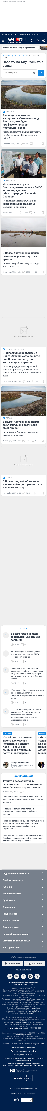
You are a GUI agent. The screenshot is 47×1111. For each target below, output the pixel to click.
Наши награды (10, 913)
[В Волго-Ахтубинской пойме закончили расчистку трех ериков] (23, 232)
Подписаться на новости (16, 873)
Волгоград (8, 56)
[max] (30, 976)
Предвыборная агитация (16, 934)
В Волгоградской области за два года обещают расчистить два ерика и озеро (22, 484)
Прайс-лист (9, 900)
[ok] (23, 976)
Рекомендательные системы (23, 1055)
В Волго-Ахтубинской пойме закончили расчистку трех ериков (21, 256)
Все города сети (11, 947)
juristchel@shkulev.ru (33, 1012)
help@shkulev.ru (29, 1013)
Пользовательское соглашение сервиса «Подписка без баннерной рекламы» (23, 1059)
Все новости (21, 56)
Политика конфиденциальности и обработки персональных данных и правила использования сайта (23, 1064)
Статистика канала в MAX (16, 940)
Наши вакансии (11, 920)
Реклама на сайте (12, 893)
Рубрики (7, 887)
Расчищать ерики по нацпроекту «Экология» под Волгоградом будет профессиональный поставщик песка (21, 121)
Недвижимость (9, 35)
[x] (37, 976)
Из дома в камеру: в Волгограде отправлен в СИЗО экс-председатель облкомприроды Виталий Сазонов (22, 190)
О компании (9, 907)
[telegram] (10, 976)
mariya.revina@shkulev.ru (15, 1028)
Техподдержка (11, 927)
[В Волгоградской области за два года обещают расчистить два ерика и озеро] (23, 460)
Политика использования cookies (23, 1051)
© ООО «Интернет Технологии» (23, 1094)
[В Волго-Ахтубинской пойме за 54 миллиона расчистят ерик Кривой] (23, 401)
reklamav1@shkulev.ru (23, 1035)
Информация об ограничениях (23, 1047)
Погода (36, 35)
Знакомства (24, 35)
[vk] (16, 976)
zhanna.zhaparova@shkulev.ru (15, 1023)
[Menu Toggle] (3, 40)
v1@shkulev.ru (35, 1008)
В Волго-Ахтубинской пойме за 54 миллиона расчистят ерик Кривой (21, 425)
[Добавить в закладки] (42, 143)
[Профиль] (44, 40)
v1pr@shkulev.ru (38, 1044)
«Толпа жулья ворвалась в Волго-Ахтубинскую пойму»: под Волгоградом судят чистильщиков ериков (21, 357)
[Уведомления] (37, 40)
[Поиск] (31, 40)
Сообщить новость (13, 880)
